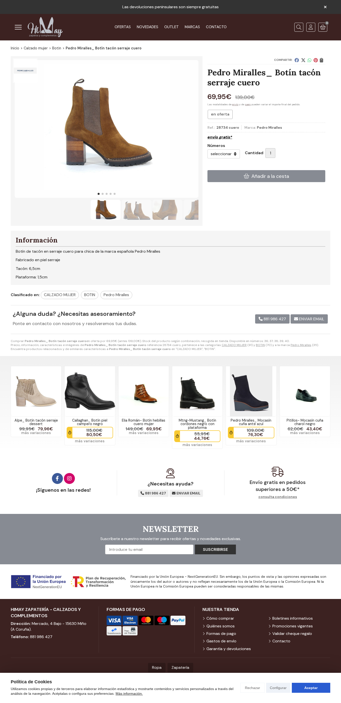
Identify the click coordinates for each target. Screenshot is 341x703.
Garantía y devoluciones (228, 648)
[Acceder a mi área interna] (310, 27)
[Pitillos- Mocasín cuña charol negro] (305, 391)
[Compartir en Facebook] (297, 60)
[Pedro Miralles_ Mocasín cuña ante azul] (251, 391)
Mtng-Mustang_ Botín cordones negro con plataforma (197, 424)
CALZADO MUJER (234, 345)
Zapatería (180, 667)
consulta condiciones (277, 497)
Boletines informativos (292, 618)
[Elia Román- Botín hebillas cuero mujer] (144, 391)
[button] (99, 194)
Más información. (129, 694)
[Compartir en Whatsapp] (310, 60)
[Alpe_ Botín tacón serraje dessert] (36, 391)
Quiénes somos (220, 626)
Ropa (157, 667)
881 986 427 (41, 636)
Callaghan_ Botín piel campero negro (89, 422)
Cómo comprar (220, 618)
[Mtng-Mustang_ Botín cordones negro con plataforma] (197, 391)
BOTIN (260, 345)
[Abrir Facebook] (57, 478)
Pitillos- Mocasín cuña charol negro (305, 422)
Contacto (281, 641)
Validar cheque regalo (292, 633)
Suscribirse (215, 549)
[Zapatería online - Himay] (45, 27)
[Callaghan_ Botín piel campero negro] (90, 391)
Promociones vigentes (292, 626)
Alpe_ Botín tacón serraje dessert (36, 422)
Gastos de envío (221, 641)
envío (235, 104)
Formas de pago (221, 633)
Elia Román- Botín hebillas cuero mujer (143, 422)
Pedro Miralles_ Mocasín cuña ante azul (251, 422)
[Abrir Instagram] (69, 478)
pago (248, 104)
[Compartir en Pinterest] (316, 60)
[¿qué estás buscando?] (298, 27)
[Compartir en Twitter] (303, 60)
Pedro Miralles (301, 345)
